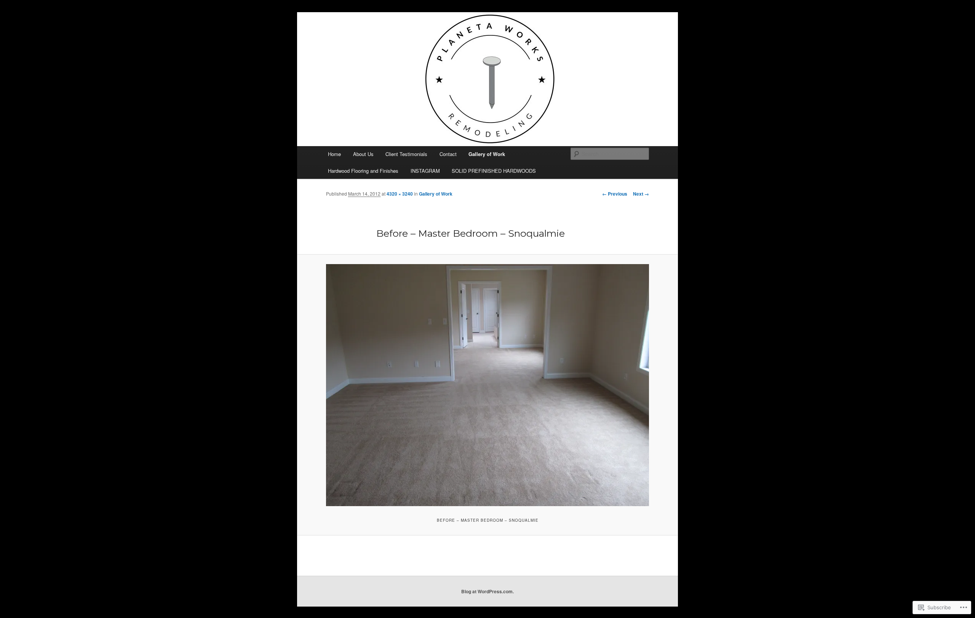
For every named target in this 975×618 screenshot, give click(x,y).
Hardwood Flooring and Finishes (363, 170)
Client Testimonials (406, 154)
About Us (363, 154)
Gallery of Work (486, 154)
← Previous (614, 193)
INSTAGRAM (425, 170)
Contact (448, 154)
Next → (641, 193)
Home (334, 154)
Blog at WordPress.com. (487, 591)
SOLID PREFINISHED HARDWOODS (494, 170)
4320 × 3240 (400, 193)
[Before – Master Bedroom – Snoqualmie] (487, 385)
